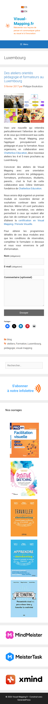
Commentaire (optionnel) (18, 277)
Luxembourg (34, 343)
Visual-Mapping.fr (24, 21)
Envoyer (24, 312)
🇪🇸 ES (24, 7)
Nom (12, 255)
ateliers (11, 343)
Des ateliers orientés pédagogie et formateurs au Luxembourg (24, 77)
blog (9, 339)
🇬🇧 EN (24, 11)
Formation (21, 343)
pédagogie (9, 348)
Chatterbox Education (15, 152)
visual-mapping (24, 348)
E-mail (13, 266)
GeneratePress (24, 700)
